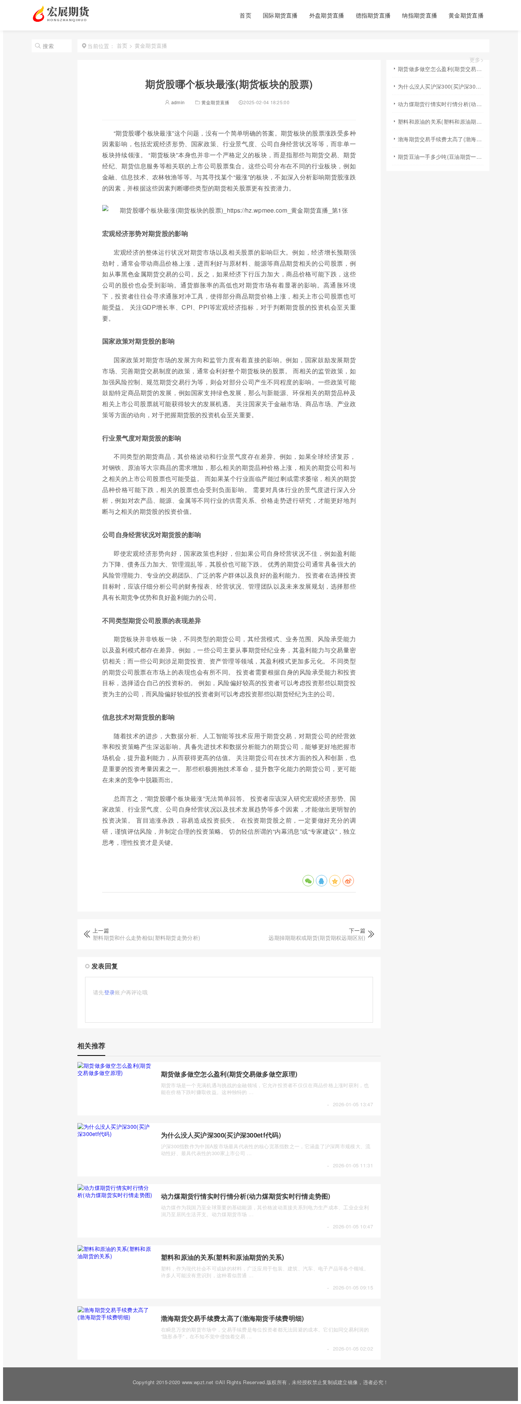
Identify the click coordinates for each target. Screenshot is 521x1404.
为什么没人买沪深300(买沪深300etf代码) (221, 1135)
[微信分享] (308, 880)
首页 (245, 15)
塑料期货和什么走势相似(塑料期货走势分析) (146, 937)
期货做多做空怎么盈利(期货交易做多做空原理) (229, 1074)
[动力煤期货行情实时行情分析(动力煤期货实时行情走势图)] (115, 1195)
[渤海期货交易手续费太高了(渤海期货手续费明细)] (115, 1317)
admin (177, 102)
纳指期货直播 (419, 15)
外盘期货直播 (326, 15)
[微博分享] (348, 880)
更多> (477, 60)
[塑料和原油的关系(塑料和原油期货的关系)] (115, 1256)
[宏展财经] (62, 20)
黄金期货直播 (466, 15)
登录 (109, 992)
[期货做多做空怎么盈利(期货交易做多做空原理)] (115, 1072)
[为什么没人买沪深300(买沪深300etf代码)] (115, 1134)
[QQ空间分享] (335, 880)
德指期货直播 (373, 15)
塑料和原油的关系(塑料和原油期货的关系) (223, 1257)
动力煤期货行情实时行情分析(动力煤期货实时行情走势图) (246, 1196)
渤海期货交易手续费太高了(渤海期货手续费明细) (232, 1318)
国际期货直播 (280, 15)
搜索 (48, 46)
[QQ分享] (321, 880)
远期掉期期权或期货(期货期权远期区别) (317, 937)
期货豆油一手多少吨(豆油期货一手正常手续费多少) (441, 156)
